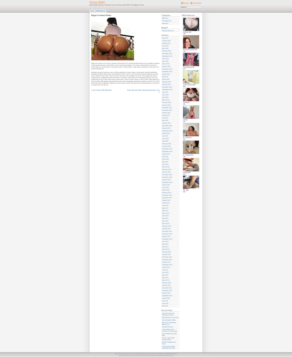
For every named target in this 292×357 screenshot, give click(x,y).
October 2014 (166, 236)
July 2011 (165, 301)
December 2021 (167, 107)
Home (92, 11)
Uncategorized (166, 21)
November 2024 (167, 53)
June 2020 (165, 138)
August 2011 (166, 298)
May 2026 (165, 38)
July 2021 (165, 118)
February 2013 (166, 252)
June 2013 (165, 241)
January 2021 (166, 123)
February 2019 (166, 169)
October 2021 (166, 113)
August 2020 (166, 133)
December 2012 (167, 257)
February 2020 (166, 144)
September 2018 (167, 182)
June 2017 (165, 205)
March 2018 (165, 190)
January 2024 (166, 66)
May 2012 (165, 275)
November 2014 (167, 234)
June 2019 (165, 159)
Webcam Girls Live (168, 31)
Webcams (165, 23)
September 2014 (167, 239)
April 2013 (165, 247)
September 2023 (167, 71)
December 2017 (167, 195)
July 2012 (165, 270)
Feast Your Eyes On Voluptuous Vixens (168, 314)
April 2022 (165, 97)
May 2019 (165, 162)
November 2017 (167, 198)
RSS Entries (159, 355)
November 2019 (167, 149)
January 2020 (166, 146)
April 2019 (165, 164)
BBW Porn (165, 18)
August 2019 (166, 154)
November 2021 (167, 110)
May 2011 (165, 306)
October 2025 (166, 43)
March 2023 (165, 79)
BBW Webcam (101, 11)
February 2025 (166, 51)
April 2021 (165, 120)
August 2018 (166, 185)
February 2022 (166, 102)
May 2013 (165, 244)
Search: (183, 7)
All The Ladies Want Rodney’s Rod (168, 338)
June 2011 (165, 303)
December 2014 (167, 231)
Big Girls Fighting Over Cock (169, 343)
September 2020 (167, 131)
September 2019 (167, 151)
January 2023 (166, 84)
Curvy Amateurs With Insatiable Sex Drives (168, 347)
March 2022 (165, 100)
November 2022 (167, 87)
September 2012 (167, 265)
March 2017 (165, 213)
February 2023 (166, 82)
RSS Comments (169, 355)
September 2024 (167, 56)
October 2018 (166, 180)
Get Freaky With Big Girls (102, 90)
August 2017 (166, 203)
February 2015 (166, 226)
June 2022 (165, 95)
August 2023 (166, 74)
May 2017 (165, 208)
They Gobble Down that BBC (169, 334)
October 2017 (166, 200)
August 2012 (166, 267)
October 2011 (166, 293)
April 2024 (165, 61)
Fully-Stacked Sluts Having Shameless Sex (143, 90)
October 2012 (166, 262)
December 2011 (167, 288)
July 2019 (165, 156)
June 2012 (165, 272)
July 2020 (165, 136)
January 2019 (166, 172)
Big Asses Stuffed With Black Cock (169, 323)
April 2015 (165, 221)
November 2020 (167, 126)
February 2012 (166, 283)
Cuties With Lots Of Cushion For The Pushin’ (169, 330)
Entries (186, 3)
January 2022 (166, 105)
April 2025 (165, 48)
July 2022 (165, 92)
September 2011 (167, 295)
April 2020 (165, 141)
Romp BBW (97, 2)
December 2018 (167, 174)
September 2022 (167, 89)
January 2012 (166, 285)
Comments (197, 3)
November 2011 (167, 290)
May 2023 (165, 77)
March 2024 (165, 64)
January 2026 (166, 40)
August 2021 (166, 115)
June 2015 (165, 216)
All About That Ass (167, 327)
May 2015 (165, 218)
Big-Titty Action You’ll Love (170, 317)
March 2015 (165, 223)
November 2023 (167, 69)
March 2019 (165, 167)
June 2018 (165, 187)
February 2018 (166, 192)
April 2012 (165, 277)
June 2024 (165, 59)
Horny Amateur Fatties (169, 320)
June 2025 (165, 46)
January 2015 (166, 228)
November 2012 (167, 259)
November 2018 (167, 177)
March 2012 (165, 280)
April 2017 (165, 210)
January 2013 (166, 254)
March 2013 (165, 249)
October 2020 (166, 128)
